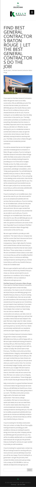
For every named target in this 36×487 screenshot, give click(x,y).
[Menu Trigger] (32, 12)
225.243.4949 (18, 6)
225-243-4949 (21, 484)
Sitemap (13, 484)
